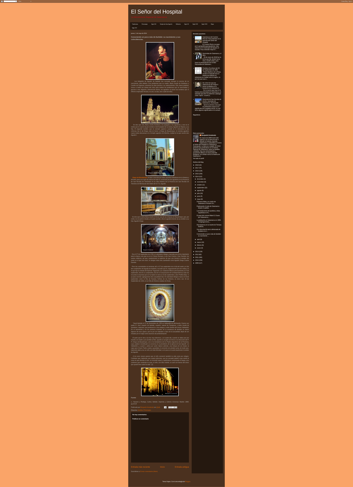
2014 (197, 176)
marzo (199, 242)
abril (198, 239)
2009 (197, 263)
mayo (199, 199)
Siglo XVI (134, 28)
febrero (199, 245)
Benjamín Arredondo (209, 135)
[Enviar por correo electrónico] (169, 407)
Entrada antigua (182, 467)
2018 (197, 165)
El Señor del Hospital (156, 12)
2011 (197, 257)
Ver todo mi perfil (198, 158)
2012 (197, 254)
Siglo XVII (195, 24)
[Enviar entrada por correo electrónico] (165, 407)
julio (198, 193)
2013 (197, 251)
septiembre (201, 187)
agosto (199, 190)
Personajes (145, 24)
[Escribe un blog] (171, 407)
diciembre (200, 179)
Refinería (178, 24)
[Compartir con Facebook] (174, 407)
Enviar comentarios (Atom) (149, 471)
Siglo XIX (153, 24)
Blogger (187, 481)
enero (199, 248)
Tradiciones (135, 24)
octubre (199, 185)
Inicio (162, 467)
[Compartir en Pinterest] (176, 407)
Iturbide (140, 410)
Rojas (212, 24)
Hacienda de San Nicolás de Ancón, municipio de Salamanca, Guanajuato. (212, 101)
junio (199, 196)
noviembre (200, 182)
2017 (197, 168)
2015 (197, 173)
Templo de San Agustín (166, 24)
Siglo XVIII (204, 24)
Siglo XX (186, 24)
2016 (197, 171)
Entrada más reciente (140, 467)
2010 (197, 260)
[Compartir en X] (173, 407)
